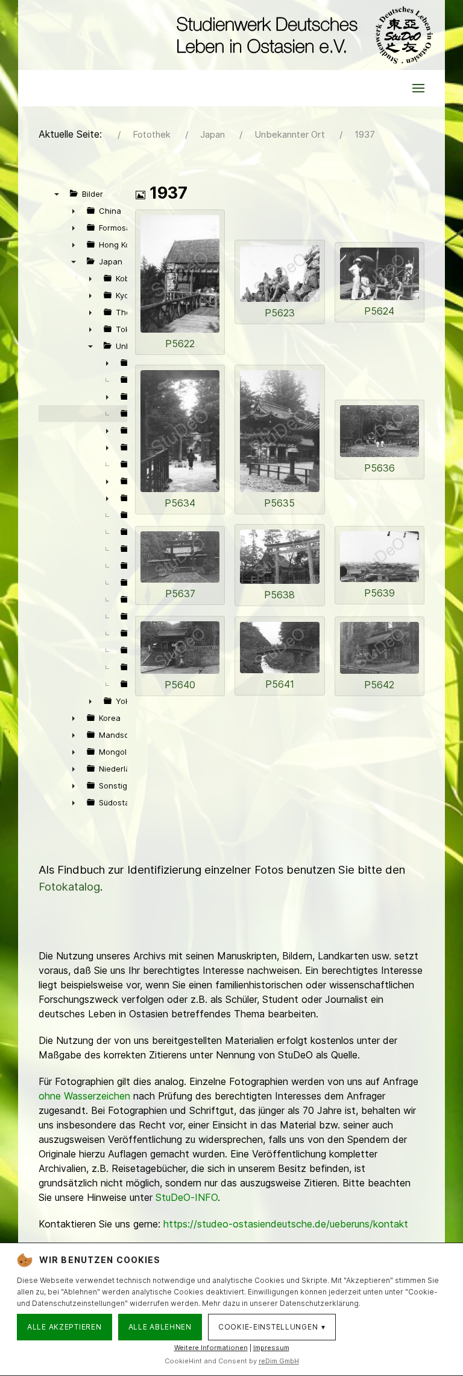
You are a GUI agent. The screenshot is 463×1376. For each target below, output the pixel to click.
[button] (418, 88)
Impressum (271, 1347)
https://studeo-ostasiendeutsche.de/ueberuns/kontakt (285, 1224)
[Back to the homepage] (302, 35)
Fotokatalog (69, 887)
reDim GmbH (279, 1361)
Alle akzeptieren (64, 1326)
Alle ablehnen (160, 1326)
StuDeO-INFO (187, 1197)
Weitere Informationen (211, 1347)
